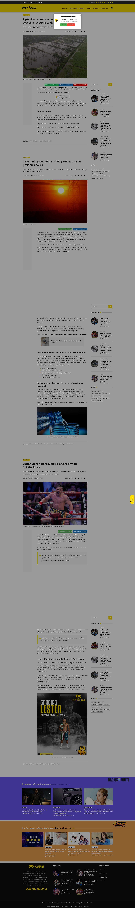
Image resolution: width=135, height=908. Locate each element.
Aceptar (63, 24)
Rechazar (71, 24)
